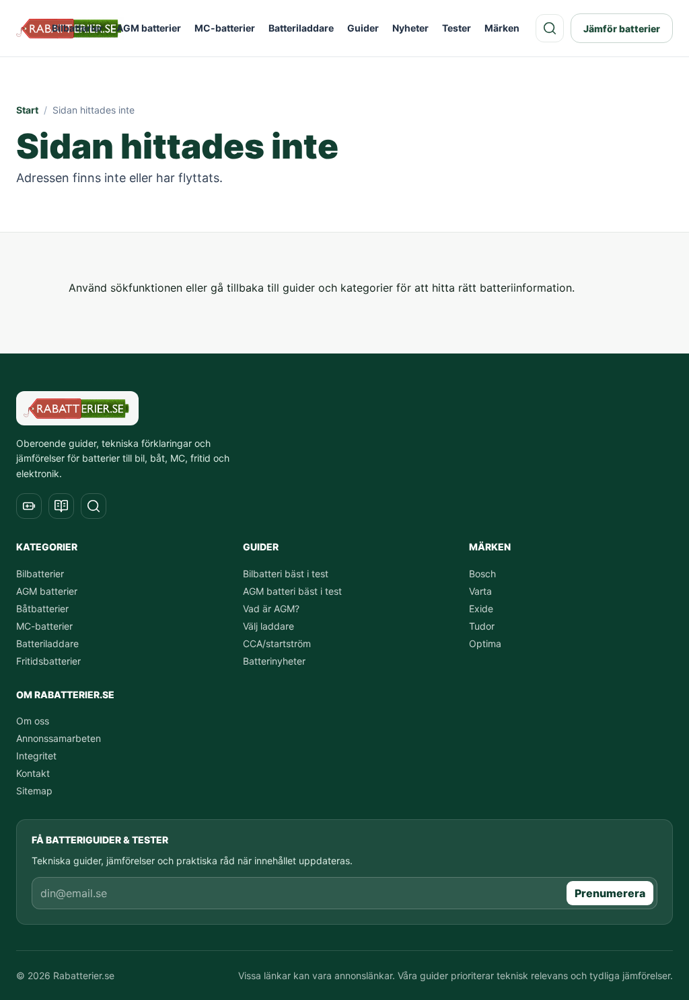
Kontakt (33, 773)
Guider (363, 28)
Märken (501, 28)
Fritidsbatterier (48, 661)
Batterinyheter (274, 661)
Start (27, 110)
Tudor (482, 626)
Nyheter (410, 28)
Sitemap (34, 790)
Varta (480, 591)
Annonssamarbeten (58, 738)
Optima (485, 643)
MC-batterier (224, 28)
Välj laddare (268, 626)
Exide (481, 608)
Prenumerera (610, 893)
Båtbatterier (42, 608)
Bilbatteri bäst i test (285, 573)
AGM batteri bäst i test (292, 591)
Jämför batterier (621, 28)
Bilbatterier (77, 28)
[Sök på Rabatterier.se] (550, 28)
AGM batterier (148, 28)
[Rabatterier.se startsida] (77, 408)
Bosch (482, 573)
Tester (456, 28)
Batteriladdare (301, 28)
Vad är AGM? (271, 608)
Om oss (32, 720)
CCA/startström (277, 643)
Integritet (36, 755)
